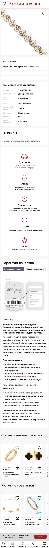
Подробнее (18, 537)
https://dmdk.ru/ (22, 376)
